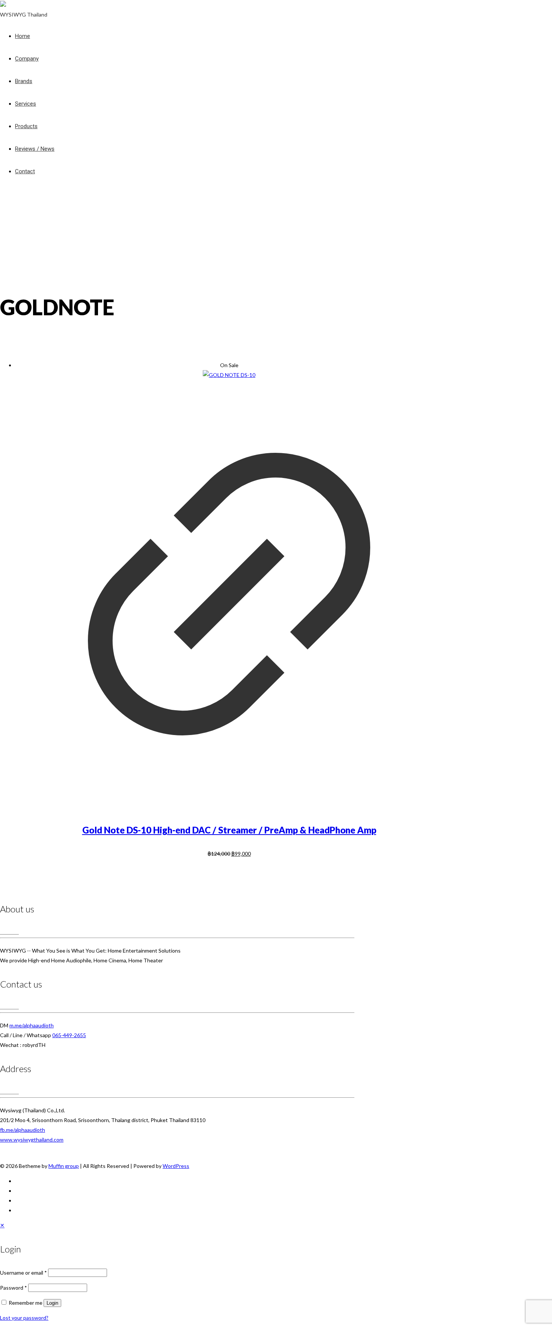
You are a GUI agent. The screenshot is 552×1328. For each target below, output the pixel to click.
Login (52, 1303)
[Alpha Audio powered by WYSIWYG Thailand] (3, 5)
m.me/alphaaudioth (31, 1025)
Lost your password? (24, 1317)
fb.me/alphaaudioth (22, 1130)
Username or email (23, 1272)
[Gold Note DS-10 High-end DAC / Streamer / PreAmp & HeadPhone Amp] (229, 375)
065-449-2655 (69, 1035)
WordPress (176, 1166)
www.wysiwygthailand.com (31, 1139)
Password (13, 1287)
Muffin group (63, 1166)
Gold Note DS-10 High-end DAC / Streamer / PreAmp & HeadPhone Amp (229, 829)
